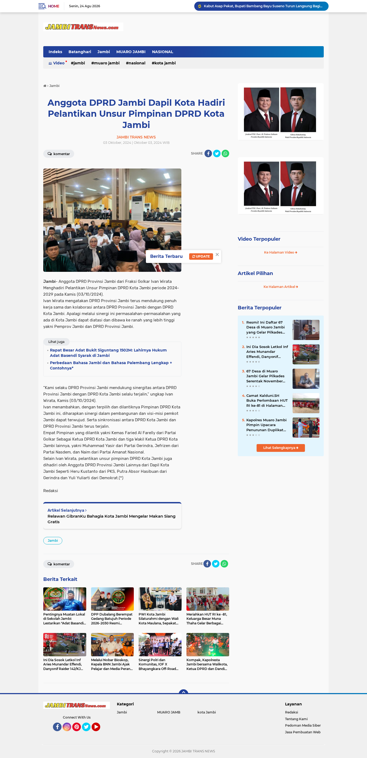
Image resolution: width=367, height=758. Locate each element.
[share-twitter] (217, 153)
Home (53, 6)
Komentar (61, 154)
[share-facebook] (208, 153)
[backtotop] (183, 694)
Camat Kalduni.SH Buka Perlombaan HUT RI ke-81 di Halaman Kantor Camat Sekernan (267, 400)
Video (58, 63)
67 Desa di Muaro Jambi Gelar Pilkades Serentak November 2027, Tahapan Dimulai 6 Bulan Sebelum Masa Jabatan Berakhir (267, 376)
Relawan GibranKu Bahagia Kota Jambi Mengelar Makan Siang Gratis (111, 519)
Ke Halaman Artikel (280, 287)
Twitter (88, 733)
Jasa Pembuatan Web (303, 732)
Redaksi (291, 712)
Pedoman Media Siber (303, 725)
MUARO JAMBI (131, 51)
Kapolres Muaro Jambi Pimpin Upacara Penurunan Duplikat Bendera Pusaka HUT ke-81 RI (266, 425)
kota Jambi (165, 63)
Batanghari (80, 51)
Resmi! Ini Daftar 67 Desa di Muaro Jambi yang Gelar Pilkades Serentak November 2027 (265, 327)
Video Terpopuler (259, 239)
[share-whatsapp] (225, 153)
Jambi (104, 51)
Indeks (55, 51)
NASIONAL (162, 51)
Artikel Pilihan (255, 273)
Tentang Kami (296, 719)
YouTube (99, 733)
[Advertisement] (281, 496)
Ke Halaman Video (279, 252)
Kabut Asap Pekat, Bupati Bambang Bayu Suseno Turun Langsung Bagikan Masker (264, 6)
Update (202, 256)
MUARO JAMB (168, 712)
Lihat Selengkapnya (279, 448)
